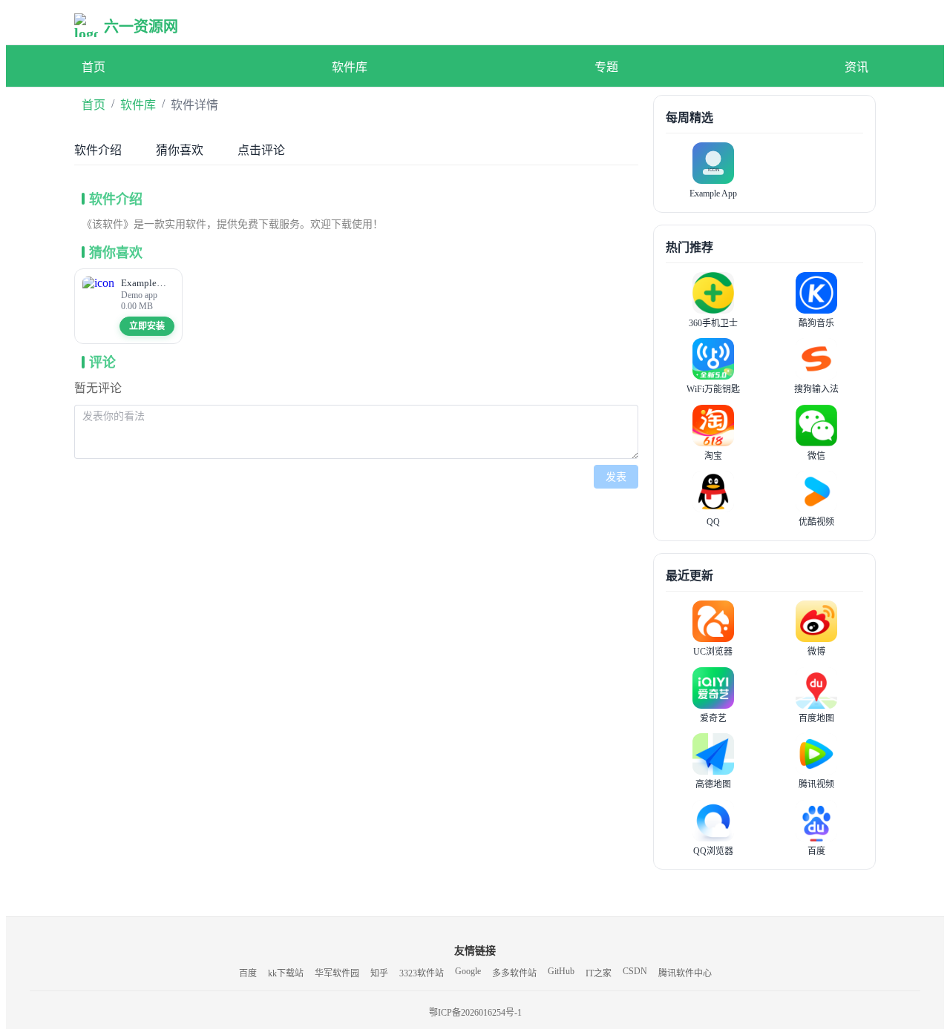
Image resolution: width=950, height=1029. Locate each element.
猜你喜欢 (179, 150)
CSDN (635, 971)
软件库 (349, 67)
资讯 (856, 67)
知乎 (379, 973)
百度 (248, 973)
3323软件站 (421, 973)
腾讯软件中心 (685, 973)
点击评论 (261, 150)
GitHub (561, 971)
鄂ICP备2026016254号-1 (475, 1013)
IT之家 (599, 973)
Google (468, 971)
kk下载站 (286, 973)
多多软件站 (514, 973)
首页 (93, 67)
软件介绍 (98, 150)
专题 (606, 67)
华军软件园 (337, 973)
